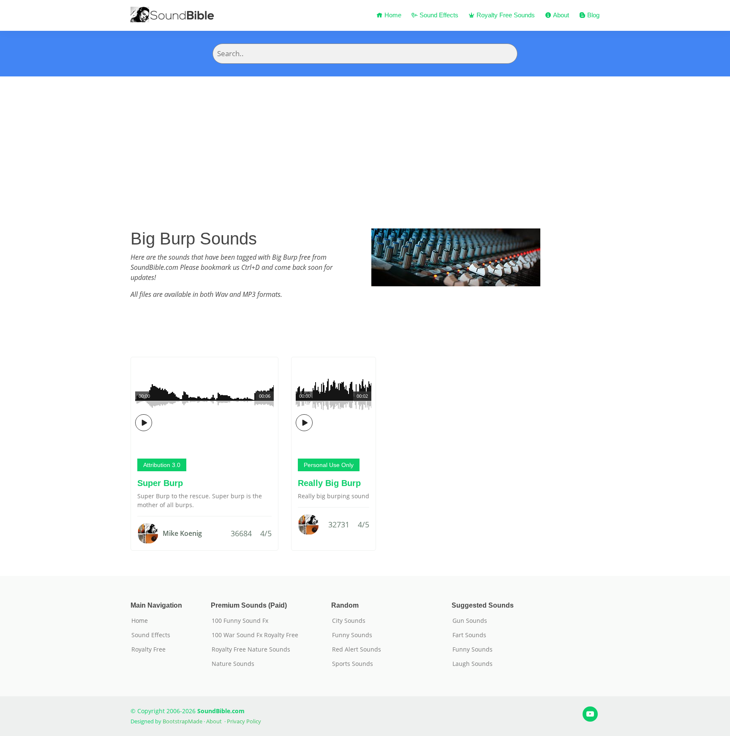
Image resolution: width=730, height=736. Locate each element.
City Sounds (348, 621)
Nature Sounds (233, 664)
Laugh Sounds (472, 664)
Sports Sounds (352, 664)
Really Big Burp (329, 483)
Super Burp (160, 483)
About (560, 15)
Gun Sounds (469, 621)
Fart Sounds (469, 635)
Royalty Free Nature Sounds (251, 649)
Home (392, 15)
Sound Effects (438, 15)
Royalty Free (148, 649)
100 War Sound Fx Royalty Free (255, 635)
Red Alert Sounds (356, 649)
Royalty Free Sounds (505, 15)
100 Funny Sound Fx (240, 621)
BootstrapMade (182, 721)
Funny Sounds (352, 635)
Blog (592, 15)
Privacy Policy (244, 721)
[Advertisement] (365, 140)
